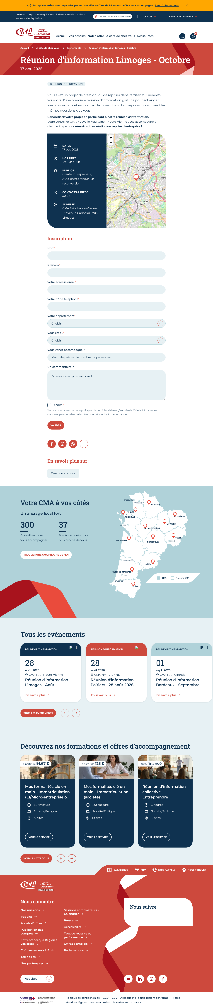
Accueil (61, 36)
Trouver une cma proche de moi (46, 554)
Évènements (74, 48)
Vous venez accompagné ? (66, 350)
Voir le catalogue (36, 858)
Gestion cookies (100, 1002)
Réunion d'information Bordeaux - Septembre (178, 682)
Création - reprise (63, 473)
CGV (114, 997)
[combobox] (106, 323)
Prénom (53, 265)
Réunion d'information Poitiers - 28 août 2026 (112, 682)
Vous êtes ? (55, 333)
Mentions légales (76, 1002)
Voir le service (41, 838)
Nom (50, 248)
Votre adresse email (61, 282)
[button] (136, 177)
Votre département (60, 316)
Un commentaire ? (60, 367)
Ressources (145, 36)
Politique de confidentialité (82, 997)
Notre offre (96, 36)
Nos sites (30, 978)
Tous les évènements (38, 713)
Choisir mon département (114, 16)
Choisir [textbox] (56, 323)
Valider (56, 425)
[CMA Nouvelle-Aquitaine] (35, 33)
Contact (136, 1002)
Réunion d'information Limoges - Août (46, 682)
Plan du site (120, 1002)
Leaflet (163, 227)
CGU (106, 997)
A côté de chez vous (120, 36)
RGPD (58, 405)
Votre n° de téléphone (62, 299)
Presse (176, 997)
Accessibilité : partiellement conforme (144, 997)
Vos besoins (77, 36)
